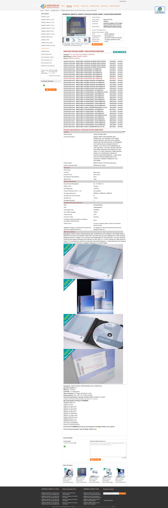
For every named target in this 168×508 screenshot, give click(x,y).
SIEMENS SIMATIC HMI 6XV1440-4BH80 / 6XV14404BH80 (92, 503)
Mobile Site (107, 502)
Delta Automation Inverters (47, 57)
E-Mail (105, 500)
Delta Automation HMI (46, 63)
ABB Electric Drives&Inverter (48, 65)
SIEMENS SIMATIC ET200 (47, 31)
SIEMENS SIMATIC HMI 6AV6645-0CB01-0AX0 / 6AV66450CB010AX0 (92, 497)
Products (69, 6)
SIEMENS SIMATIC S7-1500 (48, 34)
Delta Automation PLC (46, 54)
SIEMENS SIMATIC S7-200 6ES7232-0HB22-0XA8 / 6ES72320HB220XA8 (50, 493)
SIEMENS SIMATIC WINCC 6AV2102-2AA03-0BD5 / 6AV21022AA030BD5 (94, 480)
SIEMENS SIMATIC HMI (46, 37)
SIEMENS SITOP (45, 39)
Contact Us (104, 6)
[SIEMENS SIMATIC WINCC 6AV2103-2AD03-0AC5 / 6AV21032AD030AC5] (121, 472)
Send (122, 493)
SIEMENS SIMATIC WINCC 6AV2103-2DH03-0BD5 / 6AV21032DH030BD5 (107, 480)
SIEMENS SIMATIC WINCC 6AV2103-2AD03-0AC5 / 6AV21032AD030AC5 (120, 480)
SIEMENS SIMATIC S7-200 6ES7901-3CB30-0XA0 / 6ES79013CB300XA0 (50, 503)
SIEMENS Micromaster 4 (47, 42)
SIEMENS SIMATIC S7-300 (47, 22)
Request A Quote (115, 6)
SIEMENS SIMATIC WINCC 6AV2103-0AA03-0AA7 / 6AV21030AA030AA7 (68, 480)
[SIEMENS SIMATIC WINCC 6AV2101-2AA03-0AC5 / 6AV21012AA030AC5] (82, 472)
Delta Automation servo (46, 60)
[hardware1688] (49, 6)
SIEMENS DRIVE (45, 51)
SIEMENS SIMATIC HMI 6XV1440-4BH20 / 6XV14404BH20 (92, 500)
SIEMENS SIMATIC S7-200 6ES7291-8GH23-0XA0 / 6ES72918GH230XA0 (50, 500)
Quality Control (94, 6)
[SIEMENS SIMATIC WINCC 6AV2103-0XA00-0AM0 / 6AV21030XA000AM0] (76, 26)
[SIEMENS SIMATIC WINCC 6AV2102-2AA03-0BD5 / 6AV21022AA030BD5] (95, 472)
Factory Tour (85, 6)
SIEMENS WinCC (55, 10)
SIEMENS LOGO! (45, 16)
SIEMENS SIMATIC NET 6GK (48, 45)
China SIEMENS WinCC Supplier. (67, 506)
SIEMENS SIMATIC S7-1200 (48, 28)
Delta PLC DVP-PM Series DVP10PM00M (69, 493)
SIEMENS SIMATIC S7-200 (47, 19)
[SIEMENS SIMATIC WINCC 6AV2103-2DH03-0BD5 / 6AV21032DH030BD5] (108, 472)
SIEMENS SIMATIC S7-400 (47, 25)
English (124, 1)
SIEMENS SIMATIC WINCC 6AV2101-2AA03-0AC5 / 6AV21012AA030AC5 (81, 480)
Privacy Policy (55, 506)
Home (63, 6)
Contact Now (98, 44)
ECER (113, 506)
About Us (76, 6)
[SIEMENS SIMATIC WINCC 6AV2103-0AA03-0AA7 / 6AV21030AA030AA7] (69, 472)
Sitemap (110, 500)
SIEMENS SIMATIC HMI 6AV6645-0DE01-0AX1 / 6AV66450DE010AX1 (92, 493)
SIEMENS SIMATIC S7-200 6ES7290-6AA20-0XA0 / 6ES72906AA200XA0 (50, 497)
